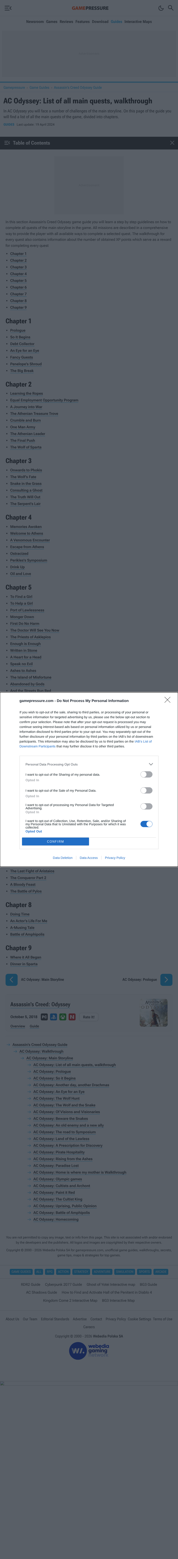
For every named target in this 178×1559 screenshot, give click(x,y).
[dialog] (89, 779)
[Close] (169, 701)
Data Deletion (63, 858)
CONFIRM (55, 841)
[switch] (146, 774)
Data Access (89, 858)
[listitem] (89, 764)
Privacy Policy (115, 858)
